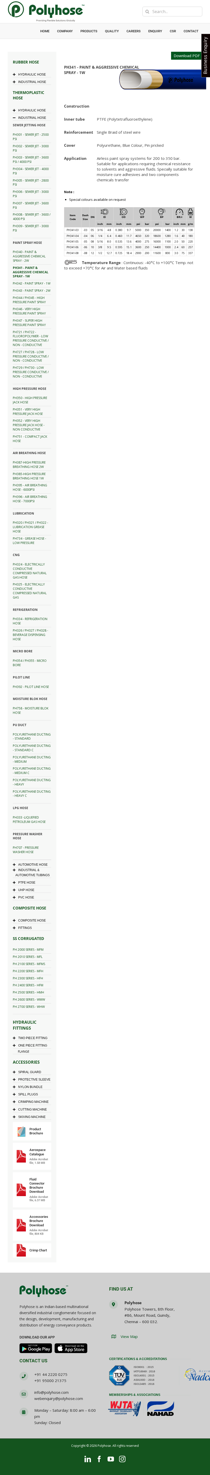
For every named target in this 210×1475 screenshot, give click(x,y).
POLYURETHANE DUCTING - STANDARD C (32, 748)
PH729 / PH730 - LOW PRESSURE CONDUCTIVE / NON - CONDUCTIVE (31, 372)
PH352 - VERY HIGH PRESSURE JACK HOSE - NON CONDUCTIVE (29, 425)
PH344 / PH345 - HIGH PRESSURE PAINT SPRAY (29, 300)
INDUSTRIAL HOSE (32, 82)
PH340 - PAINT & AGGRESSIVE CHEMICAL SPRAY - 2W (29, 256)
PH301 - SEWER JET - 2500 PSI (31, 136)
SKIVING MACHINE (32, 1117)
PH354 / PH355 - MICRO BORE (30, 662)
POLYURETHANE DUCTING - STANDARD (32, 736)
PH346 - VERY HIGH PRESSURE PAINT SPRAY (29, 311)
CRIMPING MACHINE (33, 1102)
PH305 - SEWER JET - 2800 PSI (31, 182)
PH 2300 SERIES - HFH (28, 978)
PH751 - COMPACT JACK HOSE (30, 438)
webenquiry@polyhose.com (58, 1398)
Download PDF (187, 55)
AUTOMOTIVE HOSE (33, 864)
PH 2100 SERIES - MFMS (29, 964)
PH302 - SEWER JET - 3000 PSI (31, 148)
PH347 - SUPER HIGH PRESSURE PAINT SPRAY (29, 322)
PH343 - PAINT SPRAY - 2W (31, 290)
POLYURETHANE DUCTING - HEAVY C (32, 793)
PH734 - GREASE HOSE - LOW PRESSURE (29, 540)
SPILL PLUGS (28, 1094)
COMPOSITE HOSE (32, 920)
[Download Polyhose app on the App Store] (71, 1348)
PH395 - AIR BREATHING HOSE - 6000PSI (30, 487)
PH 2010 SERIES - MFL (28, 957)
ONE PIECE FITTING (32, 1045)
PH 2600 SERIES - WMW (29, 999)
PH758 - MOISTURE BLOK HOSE (30, 710)
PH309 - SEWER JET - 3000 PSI (31, 228)
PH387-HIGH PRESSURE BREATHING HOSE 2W (29, 464)
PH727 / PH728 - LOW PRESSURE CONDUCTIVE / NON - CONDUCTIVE (31, 356)
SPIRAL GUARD (29, 1072)
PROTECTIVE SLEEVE (34, 1079)
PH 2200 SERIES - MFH (28, 971)
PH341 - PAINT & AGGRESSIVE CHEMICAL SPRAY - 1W (30, 272)
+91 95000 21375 (50, 1380)
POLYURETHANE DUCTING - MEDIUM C (32, 770)
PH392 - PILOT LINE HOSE (31, 687)
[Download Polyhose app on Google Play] (35, 1348)
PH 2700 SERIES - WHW (29, 1007)
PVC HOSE (26, 897)
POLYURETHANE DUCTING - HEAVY (32, 782)
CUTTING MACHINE (32, 1109)
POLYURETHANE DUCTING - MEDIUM (32, 759)
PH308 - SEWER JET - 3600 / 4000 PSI (31, 216)
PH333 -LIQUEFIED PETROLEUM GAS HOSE (29, 819)
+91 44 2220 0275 (50, 1374)
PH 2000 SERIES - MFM (28, 949)
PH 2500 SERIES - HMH (28, 992)
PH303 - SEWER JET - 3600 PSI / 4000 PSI (31, 159)
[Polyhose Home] (43, 1291)
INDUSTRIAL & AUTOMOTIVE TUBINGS (32, 872)
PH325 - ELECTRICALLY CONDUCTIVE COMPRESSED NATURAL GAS (30, 590)
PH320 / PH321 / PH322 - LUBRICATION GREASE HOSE (30, 526)
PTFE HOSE (26, 882)
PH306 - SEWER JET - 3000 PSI (31, 194)
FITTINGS (25, 928)
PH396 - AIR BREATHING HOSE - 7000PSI (30, 499)
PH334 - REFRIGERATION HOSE (30, 621)
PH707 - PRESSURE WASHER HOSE (26, 849)
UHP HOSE (26, 890)
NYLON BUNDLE (30, 1087)
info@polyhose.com (51, 1392)
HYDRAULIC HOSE (32, 74)
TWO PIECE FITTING (32, 1038)
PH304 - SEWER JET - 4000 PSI (31, 171)
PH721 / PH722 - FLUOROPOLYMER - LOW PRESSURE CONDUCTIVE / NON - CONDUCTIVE (31, 338)
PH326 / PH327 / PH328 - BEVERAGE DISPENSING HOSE (30, 634)
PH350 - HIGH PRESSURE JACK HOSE (30, 400)
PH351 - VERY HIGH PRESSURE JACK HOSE (28, 411)
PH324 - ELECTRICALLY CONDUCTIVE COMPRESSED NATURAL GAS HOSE (30, 570)
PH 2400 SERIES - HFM (28, 985)
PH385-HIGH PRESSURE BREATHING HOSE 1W (29, 476)
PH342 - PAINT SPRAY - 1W (31, 283)
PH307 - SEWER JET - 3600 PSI (31, 205)
